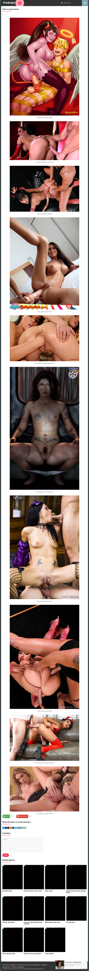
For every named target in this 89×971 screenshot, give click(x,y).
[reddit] (11, 828)
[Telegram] (25, 828)
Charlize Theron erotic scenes (33, 891)
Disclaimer (20, 964)
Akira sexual (48, 891)
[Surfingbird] (16, 828)
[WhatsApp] (23, 828)
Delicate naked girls (8, 922)
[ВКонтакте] (3, 828)
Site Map (43, 964)
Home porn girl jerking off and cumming (33, 923)
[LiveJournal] (13, 828)
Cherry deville (49, 953)
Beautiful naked (7, 891)
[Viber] (20, 828)
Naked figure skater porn (52, 922)
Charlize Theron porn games (32, 953)
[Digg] (8, 828)
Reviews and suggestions (32, 964)
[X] (6, 828)
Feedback (13, 964)
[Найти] (62, 3)
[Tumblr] (18, 828)
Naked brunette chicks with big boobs (75, 891)
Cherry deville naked (8, 953)
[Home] (13, 3)
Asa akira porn (70, 922)
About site (5, 964)
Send (5, 855)
